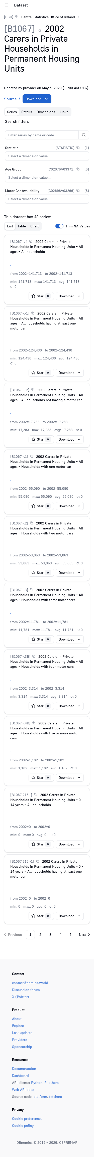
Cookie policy (23, 1125)
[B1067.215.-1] (22, 861)
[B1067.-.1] (19, 456)
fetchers (55, 1096)
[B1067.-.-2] (19, 390)
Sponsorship (22, 1046)
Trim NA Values (77, 226)
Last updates (22, 1032)
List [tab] (10, 226)
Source (10, 98)
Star (43, 296)
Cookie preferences (27, 1118)
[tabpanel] (47, 528)
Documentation (24, 1068)
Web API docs (23, 1089)
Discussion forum (26, 990)
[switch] (59, 226)
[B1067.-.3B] (20, 656)
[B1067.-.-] (18, 241)
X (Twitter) (20, 996)
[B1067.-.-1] (19, 313)
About (17, 1018)
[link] (39, 16)
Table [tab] (22, 226)
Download (33, 99)
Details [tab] (26, 112)
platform (40, 1096)
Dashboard (20, 1075)
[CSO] (8, 17)
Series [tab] (12, 112)
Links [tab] (64, 112)
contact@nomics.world (30, 983)
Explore (18, 1025)
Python (36, 1082)
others (54, 1082)
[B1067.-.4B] (20, 723)
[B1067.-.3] (19, 590)
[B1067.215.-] (21, 795)
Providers (19, 1039)
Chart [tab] (34, 226)
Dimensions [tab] (46, 112)
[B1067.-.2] (19, 523)
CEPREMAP (68, 1142)
